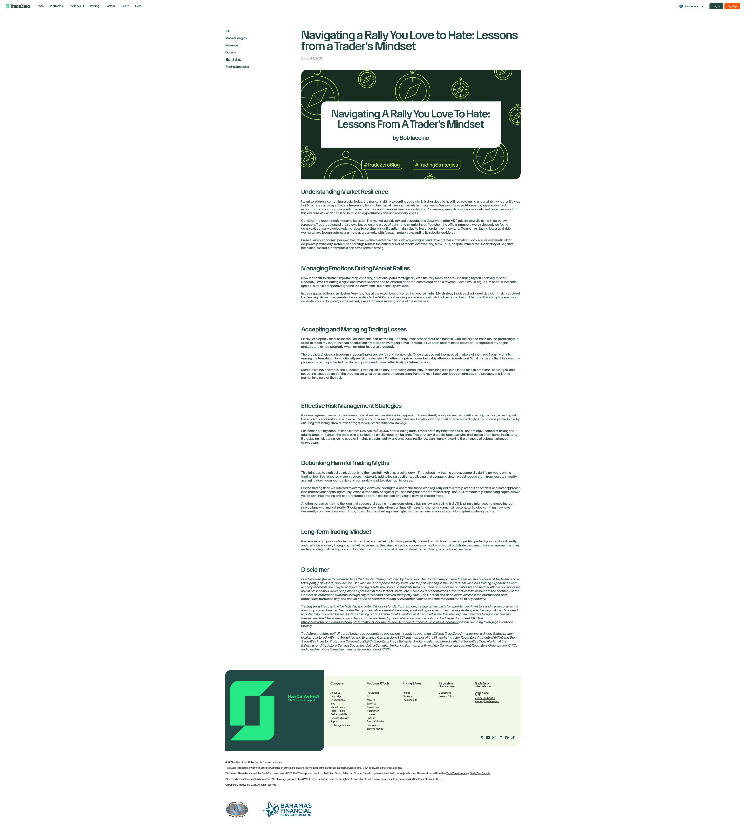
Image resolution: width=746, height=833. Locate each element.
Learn (125, 6)
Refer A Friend (338, 710)
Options (230, 52)
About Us (335, 692)
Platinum (407, 696)
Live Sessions (337, 699)
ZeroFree (371, 703)
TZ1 (368, 696)
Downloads (372, 725)
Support (334, 721)
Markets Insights (236, 38)
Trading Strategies (237, 67)
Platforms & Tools (378, 683)
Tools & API (76, 6)
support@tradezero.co (487, 701)
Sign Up (732, 6)
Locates (371, 714)
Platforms (56, 6)
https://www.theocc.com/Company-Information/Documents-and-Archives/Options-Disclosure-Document (380, 622)
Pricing (94, 6)
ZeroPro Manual (375, 728)
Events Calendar (375, 721)
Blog (332, 703)
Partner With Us (338, 714)
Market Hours (337, 707)
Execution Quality (339, 718)
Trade (40, 6)
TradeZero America (456, 773)
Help (138, 6)
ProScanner (373, 692)
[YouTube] (488, 737)
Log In (716, 6)
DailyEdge (335, 696)
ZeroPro (371, 699)
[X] (482, 737)
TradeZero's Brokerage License (384, 767)
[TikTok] (513, 737)
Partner (110, 6)
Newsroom (232, 45)
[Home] (18, 6)
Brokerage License (340, 725)
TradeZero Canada (480, 773)
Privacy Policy (446, 696)
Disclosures (445, 692)
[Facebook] (507, 737)
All (227, 31)
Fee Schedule (410, 699)
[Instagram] (494, 737)
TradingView (373, 710)
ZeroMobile (373, 707)
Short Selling (233, 59)
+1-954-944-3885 (485, 698)
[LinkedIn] (500, 737)
